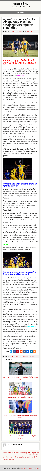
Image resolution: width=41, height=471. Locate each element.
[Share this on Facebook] (14, 351)
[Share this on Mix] (34, 351)
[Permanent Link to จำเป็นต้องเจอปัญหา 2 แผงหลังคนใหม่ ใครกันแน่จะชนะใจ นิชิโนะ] (20, 406)
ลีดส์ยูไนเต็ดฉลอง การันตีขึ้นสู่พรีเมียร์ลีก (20, 397)
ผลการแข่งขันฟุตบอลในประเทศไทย (23, 356)
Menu (22, 12)
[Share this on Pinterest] (17, 351)
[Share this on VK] (24, 351)
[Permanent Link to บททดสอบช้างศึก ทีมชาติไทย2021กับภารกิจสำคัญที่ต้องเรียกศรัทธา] (20, 427)
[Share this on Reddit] (21, 351)
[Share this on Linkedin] (31, 351)
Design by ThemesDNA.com (30, 468)
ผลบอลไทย (20, 3)
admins (29, 31)
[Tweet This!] (11, 351)
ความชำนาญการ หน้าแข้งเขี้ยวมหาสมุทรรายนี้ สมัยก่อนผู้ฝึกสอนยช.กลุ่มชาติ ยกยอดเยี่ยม (19, 23)
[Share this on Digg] (27, 351)
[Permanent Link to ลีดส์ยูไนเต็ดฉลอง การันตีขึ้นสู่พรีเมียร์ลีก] (20, 388)
